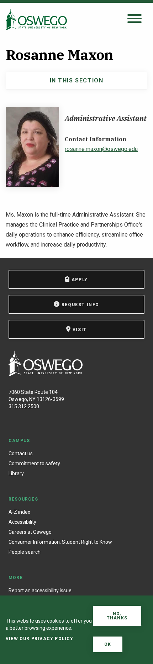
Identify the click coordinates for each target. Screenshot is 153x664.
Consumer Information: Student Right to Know (60, 542)
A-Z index (19, 512)
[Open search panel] (134, 19)
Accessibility (22, 522)
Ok (107, 644)
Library (16, 473)
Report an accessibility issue (40, 590)
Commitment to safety (34, 463)
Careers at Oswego (30, 532)
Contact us (21, 453)
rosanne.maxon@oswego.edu (101, 149)
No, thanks (117, 615)
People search (25, 552)
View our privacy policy (40, 638)
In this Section (77, 80)
